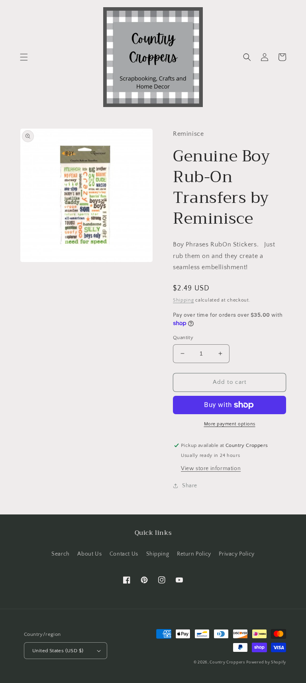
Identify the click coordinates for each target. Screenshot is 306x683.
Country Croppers (227, 662)
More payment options (229, 424)
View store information (211, 468)
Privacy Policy (236, 554)
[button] (24, 57)
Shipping (183, 300)
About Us (89, 554)
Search (60, 554)
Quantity (183, 337)
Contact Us (124, 554)
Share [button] (189, 485)
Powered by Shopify (266, 662)
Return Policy (194, 554)
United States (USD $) (57, 650)
